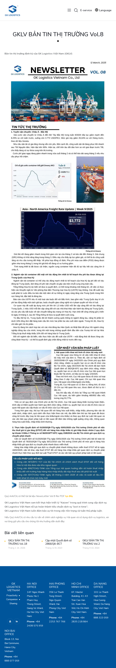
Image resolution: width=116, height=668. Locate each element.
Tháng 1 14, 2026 (16, 547)
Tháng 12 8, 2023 (53, 547)
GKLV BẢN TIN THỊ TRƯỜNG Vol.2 (93, 542)
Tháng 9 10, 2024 (90, 547)
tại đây (69, 496)
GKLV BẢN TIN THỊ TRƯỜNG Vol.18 (18, 542)
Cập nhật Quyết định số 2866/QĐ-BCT (58, 542)
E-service (86, 10)
